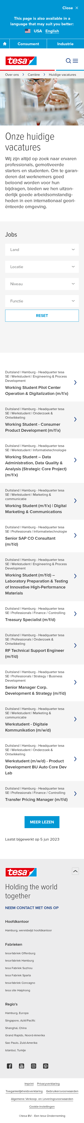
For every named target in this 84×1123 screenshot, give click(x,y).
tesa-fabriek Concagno (20, 982)
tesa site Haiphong (17, 990)
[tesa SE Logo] (21, 61)
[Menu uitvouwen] (75, 60)
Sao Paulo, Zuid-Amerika (21, 1042)
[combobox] (42, 250)
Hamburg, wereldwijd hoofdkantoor (28, 930)
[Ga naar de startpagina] (4, 43)
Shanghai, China (15, 1028)
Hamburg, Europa (16, 1013)
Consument (28, 44)
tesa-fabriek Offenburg (20, 953)
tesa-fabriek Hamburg (19, 960)
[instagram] (33, 1067)
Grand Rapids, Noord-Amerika (25, 1035)
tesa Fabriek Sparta (18, 975)
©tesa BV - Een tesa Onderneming (42, 1115)
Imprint (29, 1083)
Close (67, 8)
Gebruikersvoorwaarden (62, 1091)
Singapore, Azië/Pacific (20, 1020)
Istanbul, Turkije (15, 1050)
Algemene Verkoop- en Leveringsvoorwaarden (42, 1099)
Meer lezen (42, 822)
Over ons (12, 74)
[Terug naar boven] (75, 871)
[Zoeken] (68, 60)
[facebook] (9, 1067)
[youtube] (21, 1067)
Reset (42, 315)
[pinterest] (45, 1067)
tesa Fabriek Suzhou (19, 968)
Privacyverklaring (48, 1083)
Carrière (34, 74)
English (52, 31)
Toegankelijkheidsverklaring (24, 1091)
